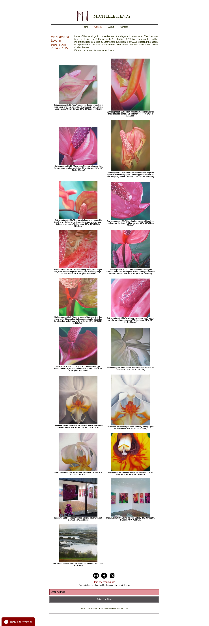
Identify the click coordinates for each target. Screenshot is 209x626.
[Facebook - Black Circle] (104, 576)
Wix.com (124, 608)
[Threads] (112, 576)
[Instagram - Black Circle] (96, 576)
